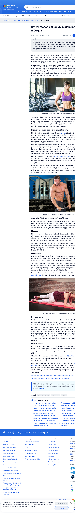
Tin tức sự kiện (52, 465)
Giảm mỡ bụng (56, 395)
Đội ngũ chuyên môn (54, 459)
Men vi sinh (70, 11)
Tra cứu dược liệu (53, 450)
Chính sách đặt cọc (9, 453)
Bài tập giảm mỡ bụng (43, 395)
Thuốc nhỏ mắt (52, 11)
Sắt (34, 11)
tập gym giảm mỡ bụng (62, 156)
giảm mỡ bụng (36, 275)
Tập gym (64, 395)
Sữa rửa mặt (62, 11)
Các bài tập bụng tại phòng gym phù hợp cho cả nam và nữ (52, 375)
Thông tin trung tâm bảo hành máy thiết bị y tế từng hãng (12, 484)
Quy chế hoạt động (9, 450)
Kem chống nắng (42, 11)
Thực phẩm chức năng (32, 441)
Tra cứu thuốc (52, 444)
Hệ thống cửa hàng (9, 444)
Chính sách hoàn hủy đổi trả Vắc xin (11, 479)
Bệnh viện (51, 456)
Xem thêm (41, 388)
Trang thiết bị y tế (30, 453)
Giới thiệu (5, 441)
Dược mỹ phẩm (29, 444)
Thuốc (27, 447)
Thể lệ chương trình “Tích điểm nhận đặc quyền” (10, 488)
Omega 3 (25, 11)
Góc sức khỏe (15, 20)
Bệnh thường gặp (53, 453)
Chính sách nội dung (9, 456)
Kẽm (30, 11)
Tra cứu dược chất (53, 447)
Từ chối (61, 508)
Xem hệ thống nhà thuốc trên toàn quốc (27, 432)
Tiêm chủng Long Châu (32, 459)
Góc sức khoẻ (52, 441)
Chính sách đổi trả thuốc (10, 459)
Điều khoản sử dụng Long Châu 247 (11, 493)
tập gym (63, 133)
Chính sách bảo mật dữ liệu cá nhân (12, 474)
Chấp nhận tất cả (61, 503)
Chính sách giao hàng (9, 462)
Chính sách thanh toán (9, 468)
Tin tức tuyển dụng (53, 462)
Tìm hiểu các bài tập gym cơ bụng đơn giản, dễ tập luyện (51, 378)
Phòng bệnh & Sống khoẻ (30, 20)
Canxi (19, 11)
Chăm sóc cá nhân (31, 450)
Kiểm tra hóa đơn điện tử (10, 470)
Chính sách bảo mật (9, 465)
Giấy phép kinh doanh (9, 447)
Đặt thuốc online (30, 456)
